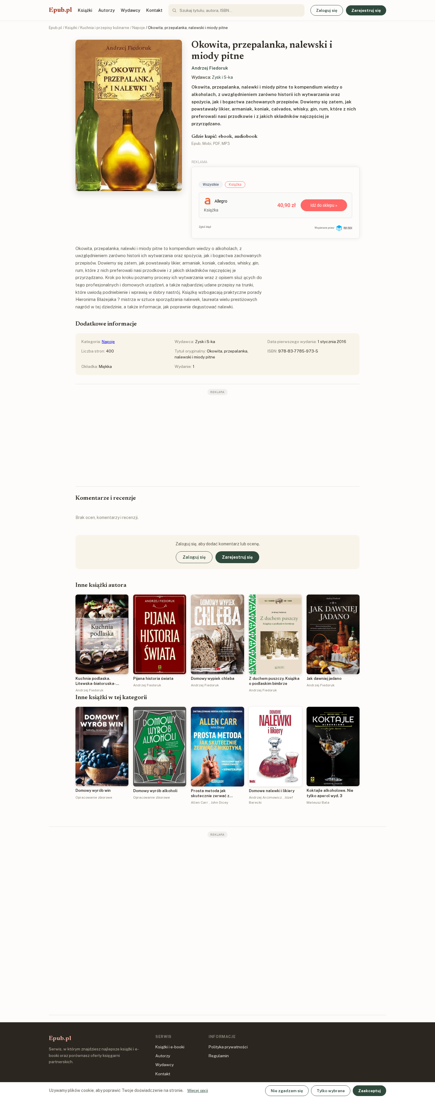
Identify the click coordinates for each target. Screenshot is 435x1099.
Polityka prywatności (228, 1046)
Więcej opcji (197, 1090)
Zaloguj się (326, 10)
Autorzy (106, 10)
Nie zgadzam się (287, 1090)
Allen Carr (199, 802)
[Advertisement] (217, 440)
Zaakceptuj (369, 1090)
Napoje (138, 27)
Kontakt (154, 10)
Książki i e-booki (169, 1046)
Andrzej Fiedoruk (209, 68)
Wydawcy (130, 10)
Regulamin (219, 1055)
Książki (85, 10)
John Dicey (219, 802)
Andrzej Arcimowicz (265, 797)
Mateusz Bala (318, 802)
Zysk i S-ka (222, 77)
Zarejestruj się (366, 10)
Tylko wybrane (331, 1090)
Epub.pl (60, 10)
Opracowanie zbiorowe (93, 797)
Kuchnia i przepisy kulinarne (104, 27)
